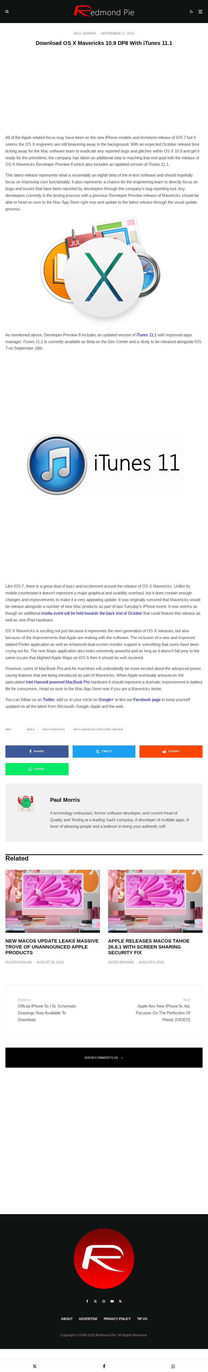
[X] (95, 1301)
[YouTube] (112, 1301)
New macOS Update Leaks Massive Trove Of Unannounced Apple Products (52, 946)
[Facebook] (87, 1301)
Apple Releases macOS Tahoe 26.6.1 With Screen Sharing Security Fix (149, 946)
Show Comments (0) (101, 1057)
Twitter (48, 699)
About (67, 1319)
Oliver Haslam (18, 962)
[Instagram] (104, 1301)
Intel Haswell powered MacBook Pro (58, 682)
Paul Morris (85, 33)
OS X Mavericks (54, 729)
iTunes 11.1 (146, 335)
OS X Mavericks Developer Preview (99, 729)
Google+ (106, 699)
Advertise (88, 1319)
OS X (31, 729)
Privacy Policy (117, 1319)
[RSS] (120, 1301)
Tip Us (142, 1319)
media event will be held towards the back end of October (91, 613)
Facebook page (147, 699)
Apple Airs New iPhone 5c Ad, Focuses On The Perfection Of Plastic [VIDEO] (163, 1010)
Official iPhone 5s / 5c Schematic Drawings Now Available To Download (47, 1010)
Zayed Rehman (121, 962)
